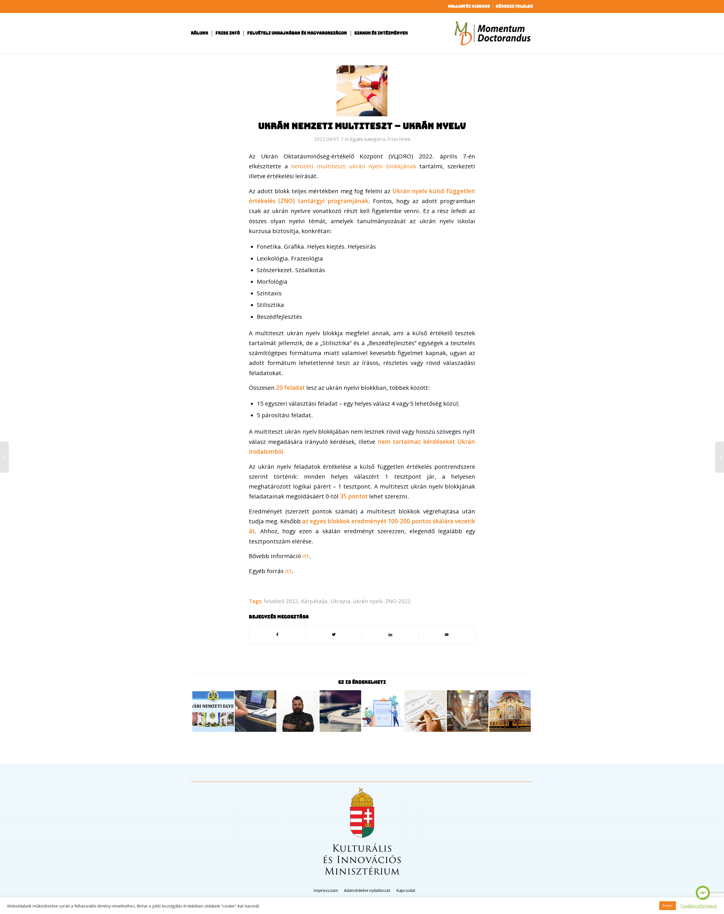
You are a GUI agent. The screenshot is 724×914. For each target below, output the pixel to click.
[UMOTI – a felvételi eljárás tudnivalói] (213, 711)
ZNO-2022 (398, 601)
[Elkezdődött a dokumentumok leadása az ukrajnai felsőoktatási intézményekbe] (383, 711)
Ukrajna (340, 601)
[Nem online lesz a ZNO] (719, 457)
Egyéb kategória (367, 139)
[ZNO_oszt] (362, 90)
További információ (698, 905)
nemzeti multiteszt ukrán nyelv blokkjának (353, 166)
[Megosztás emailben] (447, 634)
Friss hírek (398, 139)
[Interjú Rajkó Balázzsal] (298, 711)
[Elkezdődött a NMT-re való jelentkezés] (340, 711)
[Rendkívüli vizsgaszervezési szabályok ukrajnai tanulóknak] (467, 711)
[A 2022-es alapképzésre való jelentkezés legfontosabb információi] (425, 711)
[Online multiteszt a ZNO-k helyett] (4, 457)
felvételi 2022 (281, 601)
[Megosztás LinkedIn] (390, 634)
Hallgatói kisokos (469, 6)
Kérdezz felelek (514, 6)
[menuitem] (469, 6)
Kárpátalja (314, 601)
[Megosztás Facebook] (277, 634)
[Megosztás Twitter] (334, 634)
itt (305, 556)
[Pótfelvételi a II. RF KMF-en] (510, 711)
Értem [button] (668, 905)
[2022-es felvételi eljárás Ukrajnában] (255, 711)
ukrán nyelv (367, 601)
